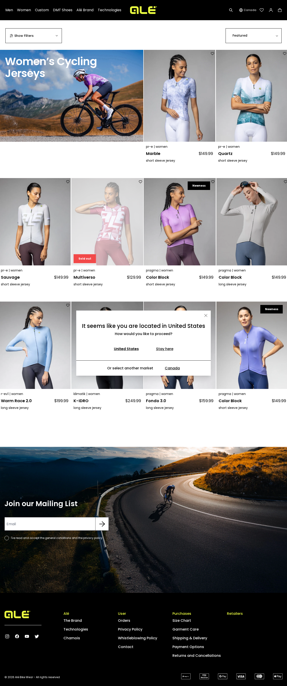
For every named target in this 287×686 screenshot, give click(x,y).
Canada (172, 368)
